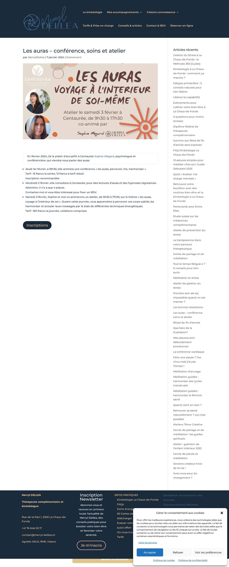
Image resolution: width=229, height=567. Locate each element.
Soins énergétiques (129, 509)
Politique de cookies (164, 560)
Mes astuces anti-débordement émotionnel (184, 342)
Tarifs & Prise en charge (98, 25)
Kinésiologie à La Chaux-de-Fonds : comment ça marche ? (188, 73)
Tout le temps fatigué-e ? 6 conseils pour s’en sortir (189, 268)
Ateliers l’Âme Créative (188, 424)
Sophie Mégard (104, 156)
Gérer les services (147, 542)
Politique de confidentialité (192, 560)
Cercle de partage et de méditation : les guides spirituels (188, 434)
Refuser (178, 552)
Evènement (74, 57)
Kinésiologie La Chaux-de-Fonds (138, 499)
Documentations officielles (180, 504)
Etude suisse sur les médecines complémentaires (185, 220)
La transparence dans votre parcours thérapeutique (187, 244)
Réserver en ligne (181, 25)
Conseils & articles (130, 25)
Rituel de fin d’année (186, 322)
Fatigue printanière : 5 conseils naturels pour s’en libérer (187, 87)
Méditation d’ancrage (187, 371)
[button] (222, 513)
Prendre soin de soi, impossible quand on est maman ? (189, 297)
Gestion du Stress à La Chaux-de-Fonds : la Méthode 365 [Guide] (187, 59)
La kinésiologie (92, 12)
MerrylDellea (36, 57)
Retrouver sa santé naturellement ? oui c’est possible (189, 415)
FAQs (120, 504)
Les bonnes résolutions (188, 307)
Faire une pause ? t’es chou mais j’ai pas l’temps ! (187, 362)
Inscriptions (37, 225)
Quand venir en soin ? (187, 405)
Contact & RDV (156, 25)
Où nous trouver (127, 532)
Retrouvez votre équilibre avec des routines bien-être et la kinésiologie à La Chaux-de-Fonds (188, 192)
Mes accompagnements (123, 12)
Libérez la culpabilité (186, 97)
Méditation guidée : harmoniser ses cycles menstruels (187, 381)
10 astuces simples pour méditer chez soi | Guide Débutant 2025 (189, 164)
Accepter (150, 552)
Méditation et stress (186, 277)
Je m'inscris (91, 545)
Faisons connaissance (161, 12)
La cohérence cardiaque (188, 351)
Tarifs (120, 537)
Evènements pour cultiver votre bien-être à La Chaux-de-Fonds (189, 107)
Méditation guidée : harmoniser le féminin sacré (187, 395)
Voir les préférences (208, 552)
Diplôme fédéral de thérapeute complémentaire (185, 131)
